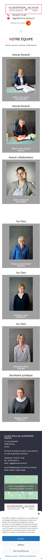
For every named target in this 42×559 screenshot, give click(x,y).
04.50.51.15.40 (19, 15)
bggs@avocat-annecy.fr (24, 18)
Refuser (21, 545)
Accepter (21, 538)
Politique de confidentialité (27, 556)
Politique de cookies (11, 556)
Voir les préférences (21, 551)
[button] (39, 514)
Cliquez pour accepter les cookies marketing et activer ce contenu (21, 487)
